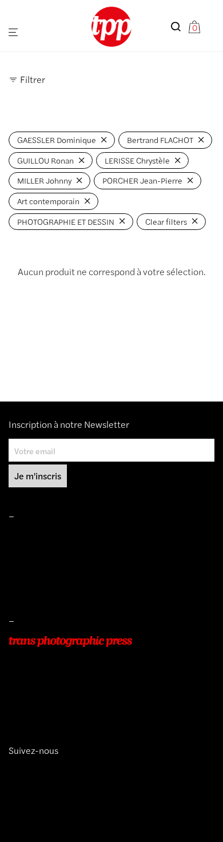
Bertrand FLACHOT (160, 139)
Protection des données (51, 585)
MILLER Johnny (44, 180)
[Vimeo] (22, 771)
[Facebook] (30, 771)
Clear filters (166, 221)
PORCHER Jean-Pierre (142, 180)
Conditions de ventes (46, 553)
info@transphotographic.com (61, 706)
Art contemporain (48, 200)
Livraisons (26, 569)
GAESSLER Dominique (56, 139)
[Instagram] (13, 771)
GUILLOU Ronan (45, 160)
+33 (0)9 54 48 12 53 (48, 690)
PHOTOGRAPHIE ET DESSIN (65, 221)
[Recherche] (179, 26)
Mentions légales (39, 537)
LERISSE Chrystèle (137, 160)
